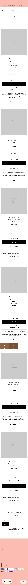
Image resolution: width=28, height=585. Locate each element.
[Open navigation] (4, 10)
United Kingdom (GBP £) (7, 565)
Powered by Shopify (16, 582)
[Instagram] (14, 533)
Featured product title (14, 58)
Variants (14, 67)
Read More (16, 97)
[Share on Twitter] (13, 344)
